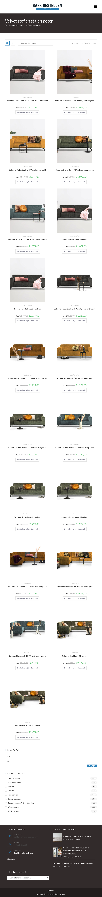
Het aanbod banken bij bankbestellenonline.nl (73, 863)
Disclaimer (11, 859)
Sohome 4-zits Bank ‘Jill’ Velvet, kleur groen (27, 447)
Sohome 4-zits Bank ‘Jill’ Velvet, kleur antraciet (74, 309)
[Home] (6, 25)
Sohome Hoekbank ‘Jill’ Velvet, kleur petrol (27, 656)
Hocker (11, 791)
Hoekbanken (27, 583)
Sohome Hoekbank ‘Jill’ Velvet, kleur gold (75, 586)
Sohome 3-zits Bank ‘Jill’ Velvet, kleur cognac (74, 100)
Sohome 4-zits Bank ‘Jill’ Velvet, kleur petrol (74, 447)
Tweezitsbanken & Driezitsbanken (21, 803)
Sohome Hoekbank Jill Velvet (74, 656)
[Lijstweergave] (13, 43)
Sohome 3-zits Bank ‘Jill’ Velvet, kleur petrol (27, 239)
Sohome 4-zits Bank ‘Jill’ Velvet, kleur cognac (27, 378)
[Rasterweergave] (7, 43)
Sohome (27, 722)
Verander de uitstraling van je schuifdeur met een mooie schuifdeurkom (76, 851)
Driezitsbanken (27, 97)
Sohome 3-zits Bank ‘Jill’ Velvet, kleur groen (75, 170)
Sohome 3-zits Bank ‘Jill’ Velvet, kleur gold (27, 170)
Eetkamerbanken (14, 782)
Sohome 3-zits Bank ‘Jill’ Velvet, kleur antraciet (27, 100)
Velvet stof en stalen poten (30, 25)
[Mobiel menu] (95, 7)
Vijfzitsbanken (13, 811)
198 (86, 43)
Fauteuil (11, 786)
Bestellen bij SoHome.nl (27, 112)
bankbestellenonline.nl (23, 853)
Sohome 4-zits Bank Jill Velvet (27, 517)
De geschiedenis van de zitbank (77, 836)
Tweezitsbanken (14, 799)
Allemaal (93, 43)
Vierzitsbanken (74, 305)
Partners (51, 891)
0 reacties (76, 839)
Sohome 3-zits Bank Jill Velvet (74, 239)
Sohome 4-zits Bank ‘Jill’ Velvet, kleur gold (74, 378)
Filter (92, 766)
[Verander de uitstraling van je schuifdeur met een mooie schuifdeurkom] (57, 852)
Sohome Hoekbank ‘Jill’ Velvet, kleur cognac (27, 586)
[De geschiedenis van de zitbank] (57, 837)
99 (83, 43)
